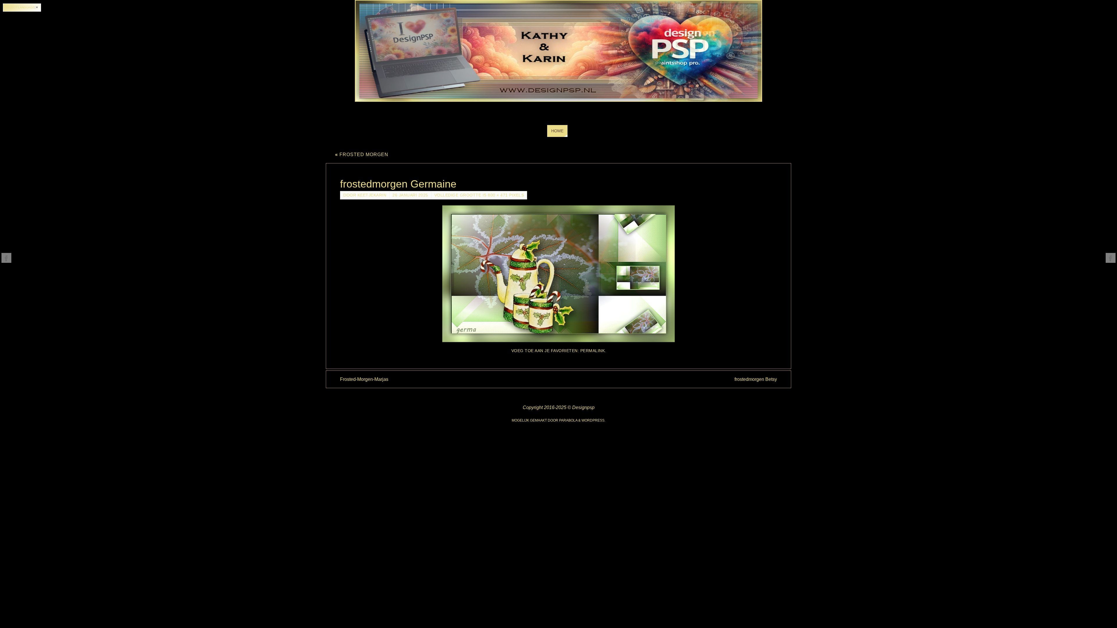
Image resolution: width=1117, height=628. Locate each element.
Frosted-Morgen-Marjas (364, 379)
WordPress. (593, 420)
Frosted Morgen (361, 154)
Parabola (568, 420)
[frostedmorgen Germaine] (558, 273)
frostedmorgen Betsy (755, 379)
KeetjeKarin (372, 195)
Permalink (592, 351)
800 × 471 (498, 195)
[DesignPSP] (6, 258)
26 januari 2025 (410, 195)
